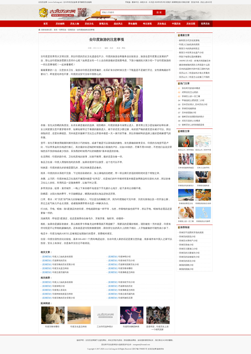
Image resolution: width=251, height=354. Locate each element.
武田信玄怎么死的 (190, 92)
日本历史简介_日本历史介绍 (194, 104)
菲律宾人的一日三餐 (191, 96)
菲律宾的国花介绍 (187, 237)
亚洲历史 (71, 30)
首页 (45, 24)
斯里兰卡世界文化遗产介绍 (191, 53)
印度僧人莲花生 (59, 290)
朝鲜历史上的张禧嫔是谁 (193, 125)
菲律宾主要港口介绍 (188, 249)
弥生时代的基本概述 (191, 88)
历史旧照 (191, 24)
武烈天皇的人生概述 (191, 121)
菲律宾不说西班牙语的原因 (191, 232)
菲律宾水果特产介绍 (188, 241)
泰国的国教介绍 (186, 265)
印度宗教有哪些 (125, 268)
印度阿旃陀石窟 (125, 298)
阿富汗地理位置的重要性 (190, 57)
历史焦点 (161, 24)
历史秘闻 (60, 24)
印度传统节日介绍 (126, 260)
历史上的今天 (205, 2)
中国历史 (176, 24)
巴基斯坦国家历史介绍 (128, 264)
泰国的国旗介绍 (186, 269)
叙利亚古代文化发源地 (189, 40)
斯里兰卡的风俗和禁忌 (189, 48)
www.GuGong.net (110, 349)
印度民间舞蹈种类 (131, 327)
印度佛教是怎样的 (126, 272)
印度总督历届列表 (60, 272)
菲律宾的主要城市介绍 (189, 253)
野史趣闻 (132, 24)
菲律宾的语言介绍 (187, 261)
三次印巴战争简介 (105, 327)
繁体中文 (135, 2)
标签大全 (143, 2)
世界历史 (205, 24)
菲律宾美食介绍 (186, 245)
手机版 (127, 2)
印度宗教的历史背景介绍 (63, 264)
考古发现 (147, 24)
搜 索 (159, 12)
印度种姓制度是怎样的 (62, 294)
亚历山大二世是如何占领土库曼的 (194, 73)
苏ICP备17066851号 (139, 349)
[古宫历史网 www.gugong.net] (63, 17)
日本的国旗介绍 (189, 113)
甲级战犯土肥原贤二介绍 (193, 100)
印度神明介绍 (124, 257)
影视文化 (103, 24)
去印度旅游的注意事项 (85, 30)
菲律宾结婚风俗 (189, 108)
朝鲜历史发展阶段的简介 (193, 117)
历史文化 (89, 24)
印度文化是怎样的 (60, 268)
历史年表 (195, 2)
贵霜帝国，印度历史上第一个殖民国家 (157, 328)
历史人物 (74, 24)
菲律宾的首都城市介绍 (189, 257)
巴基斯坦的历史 (59, 260)
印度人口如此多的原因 (62, 257)
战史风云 (118, 24)
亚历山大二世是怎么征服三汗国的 (194, 77)
